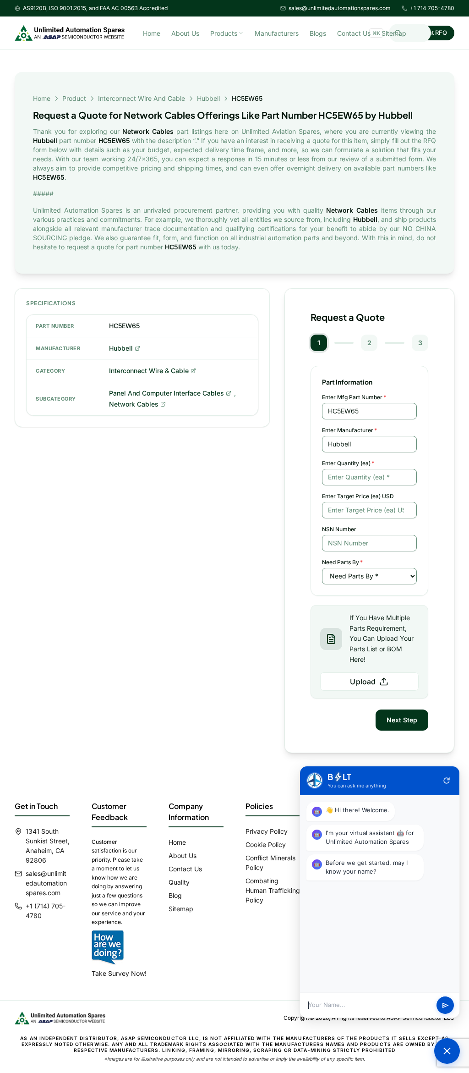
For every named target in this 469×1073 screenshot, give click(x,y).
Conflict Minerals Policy (270, 862)
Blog (175, 895)
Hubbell (208, 98)
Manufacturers (277, 33)
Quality (179, 882)
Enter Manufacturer (349, 430)
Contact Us (354, 33)
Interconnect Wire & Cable (149, 370)
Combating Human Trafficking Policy (272, 890)
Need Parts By (342, 562)
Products (223, 33)
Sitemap (394, 33)
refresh (446, 780)
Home (151, 33)
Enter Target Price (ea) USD (358, 496)
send (445, 1005)
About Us (185, 33)
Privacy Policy (266, 831)
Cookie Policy (265, 844)
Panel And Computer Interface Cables (166, 393)
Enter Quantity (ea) (348, 463)
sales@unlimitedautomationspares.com (340, 8)
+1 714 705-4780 (432, 8)
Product (74, 98)
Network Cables (133, 404)
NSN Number (339, 529)
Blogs (318, 33)
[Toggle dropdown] (241, 33)
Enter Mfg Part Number (354, 397)
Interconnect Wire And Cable (141, 98)
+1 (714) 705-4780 (45, 910)
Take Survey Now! (119, 973)
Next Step (402, 720)
